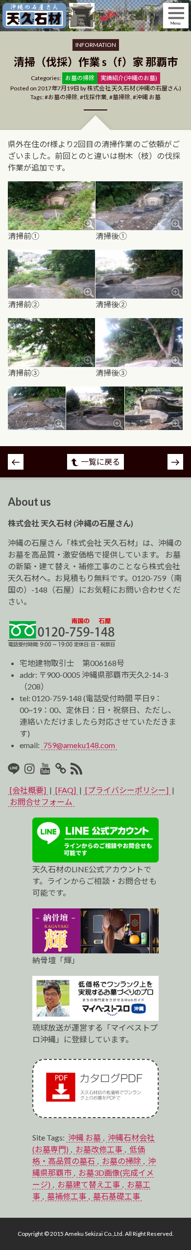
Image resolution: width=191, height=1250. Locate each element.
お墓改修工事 (98, 1149)
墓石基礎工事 (116, 1196)
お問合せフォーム (41, 801)
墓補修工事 (66, 1196)
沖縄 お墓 (148, 97)
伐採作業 (95, 97)
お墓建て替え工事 (88, 1184)
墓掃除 (121, 97)
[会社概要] (28, 790)
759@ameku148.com (79, 745)
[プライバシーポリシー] (126, 790)
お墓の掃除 (62, 97)
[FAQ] (65, 790)
